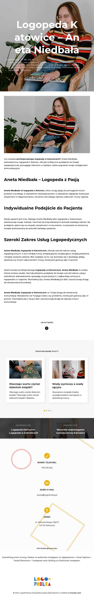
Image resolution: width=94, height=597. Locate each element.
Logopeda (26, 70)
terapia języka (62, 65)
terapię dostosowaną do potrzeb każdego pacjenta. (30, 228)
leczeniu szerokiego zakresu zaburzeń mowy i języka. (61, 197)
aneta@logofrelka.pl (47, 495)
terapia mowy (35, 67)
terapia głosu (47, 65)
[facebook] (47, 328)
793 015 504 (47, 468)
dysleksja (56, 62)
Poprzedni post (23, 425)
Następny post (71, 425)
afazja (18, 62)
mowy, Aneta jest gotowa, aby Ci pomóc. (58, 260)
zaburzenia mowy (71, 67)
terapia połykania (52, 67)
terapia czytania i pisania (25, 65)
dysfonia (44, 62)
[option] (25, 380)
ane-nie (31, 60)
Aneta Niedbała (31, 62)
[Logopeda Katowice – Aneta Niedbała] (47, 152)
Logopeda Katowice (72, 62)
